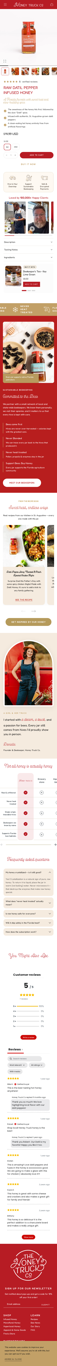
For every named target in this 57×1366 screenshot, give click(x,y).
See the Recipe (23, 599)
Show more (28, 1237)
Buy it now (28, 164)
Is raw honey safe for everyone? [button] (21, 913)
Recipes (34, 1319)
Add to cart (37, 155)
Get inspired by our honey (28, 622)
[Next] (33, 611)
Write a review (28, 1037)
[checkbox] (15, 1071)
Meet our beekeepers (22, 483)
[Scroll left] (2, 844)
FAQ (33, 1330)
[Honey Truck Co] (28, 1265)
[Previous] (23, 611)
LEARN (35, 1315)
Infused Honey (10, 1319)
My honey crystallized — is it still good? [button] (23, 872)
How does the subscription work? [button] (21, 932)
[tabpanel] (28, 1149)
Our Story (35, 1326)
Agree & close (13, 1359)
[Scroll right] (55, 844)
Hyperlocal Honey (12, 1326)
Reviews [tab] (15, 1049)
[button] (5, 4)
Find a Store (9, 1333)
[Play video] (9, 228)
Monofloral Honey (12, 1323)
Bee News (35, 1323)
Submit (46, 1305)
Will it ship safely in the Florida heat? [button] (23, 923)
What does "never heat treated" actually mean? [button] (24, 903)
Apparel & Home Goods (15, 1330)
